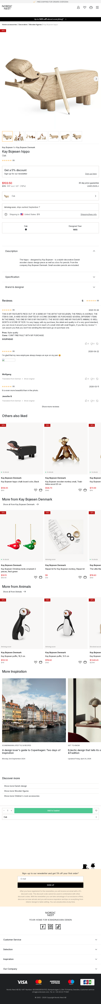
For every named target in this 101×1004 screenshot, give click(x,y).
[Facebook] (43, 926)
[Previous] (4, 78)
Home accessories (9, 25)
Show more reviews (50, 406)
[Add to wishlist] (36, 490)
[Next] (96, 78)
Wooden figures (35, 25)
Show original (29, 379)
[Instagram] (50, 926)
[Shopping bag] (91, 7)
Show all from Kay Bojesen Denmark (19, 504)
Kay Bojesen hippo (50, 25)
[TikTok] (58, 926)
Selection (8, 949)
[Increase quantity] (11, 810)
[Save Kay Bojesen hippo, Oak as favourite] (96, 810)
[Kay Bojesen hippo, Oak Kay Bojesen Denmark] (50, 78)
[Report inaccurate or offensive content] (97, 344)
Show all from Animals (12, 592)
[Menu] (97, 7)
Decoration (23, 25)
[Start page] (7, 7)
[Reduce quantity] (4, 810)
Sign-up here (91, 174)
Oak (5, 817)
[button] (8, 160)
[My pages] (78, 7)
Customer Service (12, 939)
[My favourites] (85, 7)
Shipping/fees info (89, 214)
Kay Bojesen (7, 147)
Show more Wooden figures (16, 791)
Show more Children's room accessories (21, 796)
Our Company (10, 969)
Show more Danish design (15, 786)
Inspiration (8, 959)
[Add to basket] (40, 489)
